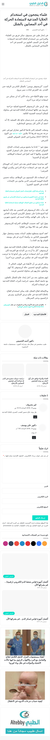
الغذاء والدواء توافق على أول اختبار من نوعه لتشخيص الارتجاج (38, 380)
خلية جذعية (17, 133)
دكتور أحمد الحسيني (38, 30)
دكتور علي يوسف (28, 425)
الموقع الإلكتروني (42, 507)
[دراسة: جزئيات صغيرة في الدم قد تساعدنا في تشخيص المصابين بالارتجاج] (13, 370)
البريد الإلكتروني (43, 497)
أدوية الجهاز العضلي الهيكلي (26, 307)
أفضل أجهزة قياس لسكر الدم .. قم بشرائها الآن (27, 619)
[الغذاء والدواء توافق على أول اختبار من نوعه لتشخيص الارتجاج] (37, 370)
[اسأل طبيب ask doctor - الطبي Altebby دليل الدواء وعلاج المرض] (25, 722)
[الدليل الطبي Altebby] (38, 4)
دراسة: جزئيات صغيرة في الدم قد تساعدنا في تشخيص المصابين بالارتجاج (13, 380)
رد (35, 417)
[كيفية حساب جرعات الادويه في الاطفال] (25, 685)
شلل (26, 314)
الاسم (46, 486)
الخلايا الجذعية (39, 314)
